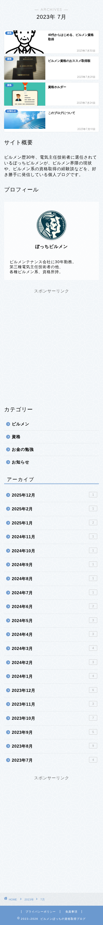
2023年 (29, 899)
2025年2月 (53, 509)
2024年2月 (53, 662)
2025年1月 (53, 523)
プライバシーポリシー (41, 911)
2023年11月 (53, 704)
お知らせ (20, 462)
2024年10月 (53, 550)
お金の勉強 (23, 449)
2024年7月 (53, 592)
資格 (16, 436)
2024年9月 (53, 564)
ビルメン (20, 424)
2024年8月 (53, 578)
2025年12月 (53, 495)
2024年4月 (53, 634)
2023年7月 (53, 760)
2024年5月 (53, 620)
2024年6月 (53, 606)
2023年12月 (53, 690)
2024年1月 (53, 676)
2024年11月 (53, 536)
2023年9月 (53, 732)
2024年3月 (53, 648)
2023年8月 (53, 746)
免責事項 (71, 911)
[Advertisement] (51, 346)
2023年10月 (53, 718)
